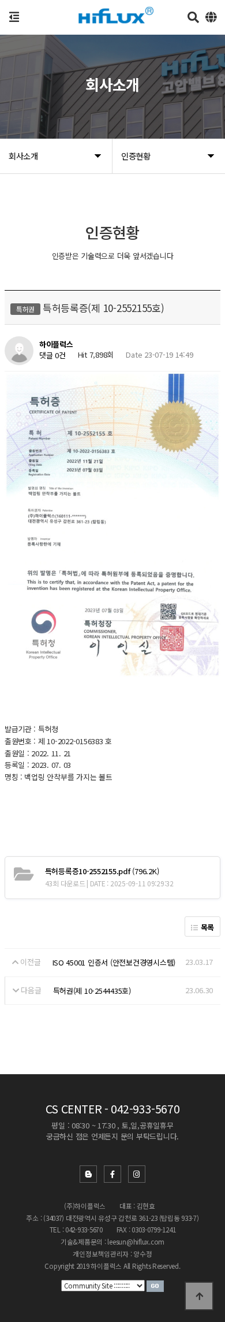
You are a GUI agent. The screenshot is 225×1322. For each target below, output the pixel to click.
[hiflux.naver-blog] (88, 1174)
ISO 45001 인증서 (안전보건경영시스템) (114, 962)
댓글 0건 (52, 355)
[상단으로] (199, 1296)
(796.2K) (102, 871)
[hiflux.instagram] (136, 1174)
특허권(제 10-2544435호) (92, 990)
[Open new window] (155, 1284)
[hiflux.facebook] (112, 1174)
